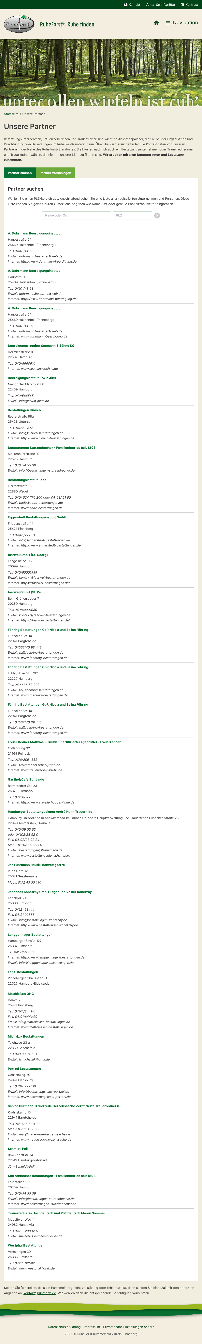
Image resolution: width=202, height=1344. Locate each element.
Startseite (11, 114)
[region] (101, 72)
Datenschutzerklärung (64, 1327)
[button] (6, 72)
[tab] (20, 172)
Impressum (92, 1327)
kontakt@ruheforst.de (39, 1293)
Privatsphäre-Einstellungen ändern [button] (128, 1327)
